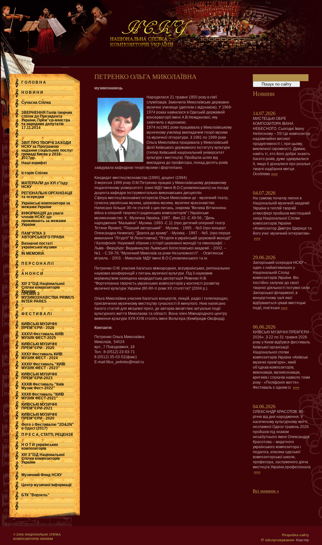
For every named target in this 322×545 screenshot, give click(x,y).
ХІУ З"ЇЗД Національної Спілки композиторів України (42, 287)
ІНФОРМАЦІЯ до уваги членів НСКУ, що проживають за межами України (43, 219)
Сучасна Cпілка (36, 102)
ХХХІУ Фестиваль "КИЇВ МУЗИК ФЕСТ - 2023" (43, 366)
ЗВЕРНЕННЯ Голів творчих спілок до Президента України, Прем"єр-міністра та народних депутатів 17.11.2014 (46, 120)
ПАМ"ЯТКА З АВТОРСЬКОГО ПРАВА (42, 235)
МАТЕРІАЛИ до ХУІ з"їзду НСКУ (44, 185)
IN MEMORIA (32, 253)
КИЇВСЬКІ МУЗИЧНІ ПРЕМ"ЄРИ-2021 (39, 406)
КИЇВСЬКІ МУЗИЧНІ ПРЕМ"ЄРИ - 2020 (39, 416)
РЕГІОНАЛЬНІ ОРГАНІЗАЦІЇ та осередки (46, 195)
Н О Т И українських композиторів (39, 446)
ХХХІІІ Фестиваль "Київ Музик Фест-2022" (42, 386)
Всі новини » (266, 491)
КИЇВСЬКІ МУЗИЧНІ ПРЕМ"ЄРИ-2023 (39, 376)
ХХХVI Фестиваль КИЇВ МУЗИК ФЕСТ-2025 (42, 336)
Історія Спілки (34, 173)
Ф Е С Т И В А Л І (36, 314)
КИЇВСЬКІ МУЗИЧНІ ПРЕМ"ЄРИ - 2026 (39, 326)
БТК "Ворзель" (35, 495)
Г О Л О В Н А (33, 82)
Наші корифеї (34, 163)
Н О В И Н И (32, 92)
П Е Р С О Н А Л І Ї (37, 263)
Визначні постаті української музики (39, 245)
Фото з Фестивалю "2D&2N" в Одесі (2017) (47, 426)
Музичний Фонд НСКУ (41, 475)
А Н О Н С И (32, 273)
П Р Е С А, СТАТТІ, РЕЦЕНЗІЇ (47, 434)
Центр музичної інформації (46, 485)
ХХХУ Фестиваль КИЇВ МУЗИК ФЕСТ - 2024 (42, 356)
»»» (274, 173)
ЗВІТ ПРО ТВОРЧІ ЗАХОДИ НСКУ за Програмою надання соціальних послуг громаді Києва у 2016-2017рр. (47, 150)
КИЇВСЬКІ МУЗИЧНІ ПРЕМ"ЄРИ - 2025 (39, 346)
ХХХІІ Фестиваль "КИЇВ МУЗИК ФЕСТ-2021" (42, 396)
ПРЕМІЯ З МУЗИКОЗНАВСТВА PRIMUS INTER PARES (47, 297)
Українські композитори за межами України (45, 205)
